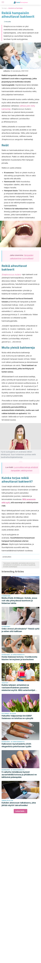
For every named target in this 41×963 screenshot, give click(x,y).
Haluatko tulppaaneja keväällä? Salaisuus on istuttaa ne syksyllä (17, 717)
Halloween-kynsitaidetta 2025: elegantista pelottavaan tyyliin (17, 745)
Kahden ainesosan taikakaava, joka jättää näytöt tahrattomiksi (19, 804)
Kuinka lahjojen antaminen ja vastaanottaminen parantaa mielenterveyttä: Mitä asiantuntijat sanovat (18, 687)
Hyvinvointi (6, 626)
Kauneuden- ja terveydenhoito (13, 654)
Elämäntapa (6, 596)
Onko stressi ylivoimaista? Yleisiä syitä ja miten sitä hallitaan (20, 630)
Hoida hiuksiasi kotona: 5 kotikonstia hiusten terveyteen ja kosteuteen (19, 658)
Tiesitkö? (5, 683)
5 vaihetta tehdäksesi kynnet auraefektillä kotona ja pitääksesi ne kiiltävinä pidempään (19, 774)
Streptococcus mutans (11, 274)
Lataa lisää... (20, 811)
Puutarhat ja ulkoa (9, 713)
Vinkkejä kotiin (7, 800)
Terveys (4, 8)
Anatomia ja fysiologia (15, 8)
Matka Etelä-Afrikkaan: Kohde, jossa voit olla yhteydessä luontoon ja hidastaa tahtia (19, 600)
